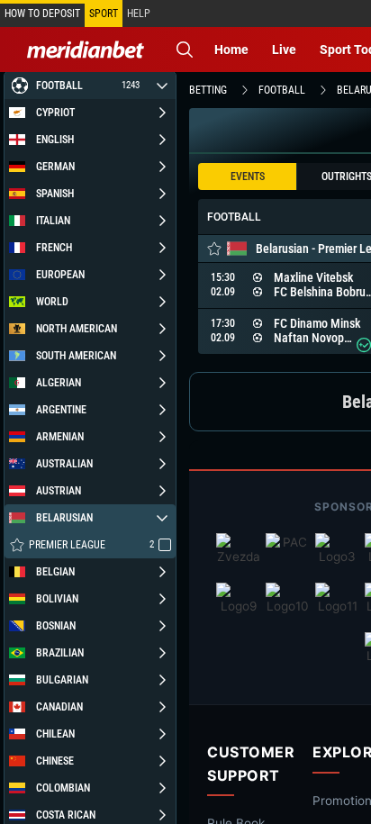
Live (284, 49)
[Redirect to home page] (85, 49)
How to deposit (42, 13)
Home (231, 49)
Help (138, 13)
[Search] (184, 49)
